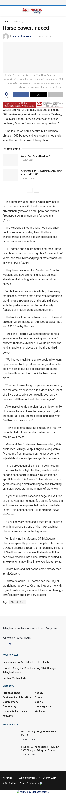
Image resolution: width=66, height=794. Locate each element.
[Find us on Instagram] (16, 644)
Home (5, 21)
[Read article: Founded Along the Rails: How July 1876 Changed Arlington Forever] (10, 751)
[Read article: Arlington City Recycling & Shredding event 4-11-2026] (10, 175)
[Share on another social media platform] (55, 94)
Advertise (7, 777)
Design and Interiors (15, 711)
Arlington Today (18, 783)
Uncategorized (43, 706)
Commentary (10, 701)
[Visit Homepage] (32, 11)
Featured (8, 715)
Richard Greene (22, 36)
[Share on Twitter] (38, 94)
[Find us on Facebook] (4, 644)
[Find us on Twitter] (10, 644)
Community (17, 21)
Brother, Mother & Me (14, 678)
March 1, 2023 (44, 36)
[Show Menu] (33, 2)
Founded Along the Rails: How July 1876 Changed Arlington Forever (40, 748)
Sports (39, 701)
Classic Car (17, 602)
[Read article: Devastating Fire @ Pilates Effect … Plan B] (10, 735)
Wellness (40, 711)
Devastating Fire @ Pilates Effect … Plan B (26, 662)
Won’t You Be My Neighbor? (35, 156)
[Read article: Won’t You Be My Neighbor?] (10, 160)
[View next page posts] (36, 190)
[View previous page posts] (30, 190)
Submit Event (49, 777)
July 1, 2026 (28, 160)
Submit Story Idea (28, 777)
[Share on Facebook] (21, 94)
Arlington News (11, 692)
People (39, 692)
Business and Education (17, 697)
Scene (38, 697)
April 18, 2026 (29, 178)
